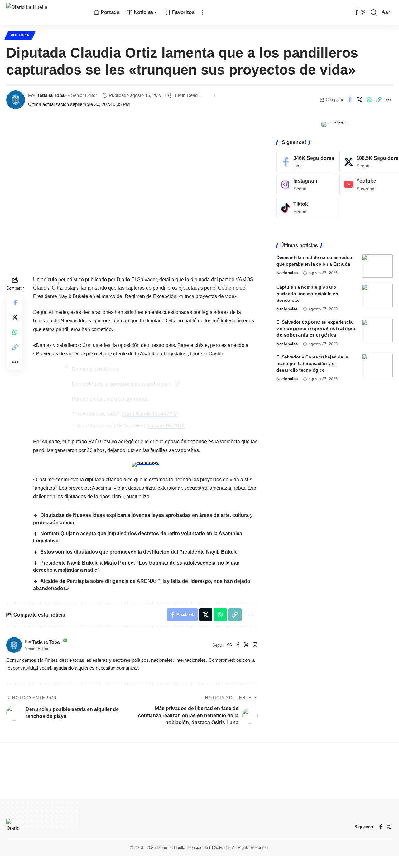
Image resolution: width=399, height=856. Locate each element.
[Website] (230, 645)
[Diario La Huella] (45, 12)
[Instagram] (255, 645)
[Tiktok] (307, 208)
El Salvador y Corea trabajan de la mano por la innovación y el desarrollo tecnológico (312, 363)
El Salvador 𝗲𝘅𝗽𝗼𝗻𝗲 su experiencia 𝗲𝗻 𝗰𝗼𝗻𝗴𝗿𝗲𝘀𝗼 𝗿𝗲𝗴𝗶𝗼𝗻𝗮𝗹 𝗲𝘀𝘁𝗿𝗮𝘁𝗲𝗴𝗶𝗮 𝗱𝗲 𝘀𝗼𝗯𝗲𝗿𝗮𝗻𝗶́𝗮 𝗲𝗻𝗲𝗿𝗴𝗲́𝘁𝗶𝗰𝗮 (315, 329)
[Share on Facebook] (349, 100)
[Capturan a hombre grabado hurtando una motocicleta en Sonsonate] (377, 295)
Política (20, 35)
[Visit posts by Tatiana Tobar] (15, 99)
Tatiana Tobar (51, 95)
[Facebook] (356, 12)
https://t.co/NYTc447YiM (150, 413)
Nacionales (287, 273)
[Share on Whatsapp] (369, 100)
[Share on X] (359, 100)
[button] (202, 12)
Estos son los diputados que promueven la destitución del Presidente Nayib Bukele (139, 552)
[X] (363, 12)
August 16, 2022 (166, 425)
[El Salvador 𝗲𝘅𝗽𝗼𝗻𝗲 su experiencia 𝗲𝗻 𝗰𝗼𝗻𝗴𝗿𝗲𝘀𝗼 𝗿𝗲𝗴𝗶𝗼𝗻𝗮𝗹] (377, 330)
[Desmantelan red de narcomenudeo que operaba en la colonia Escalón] (377, 266)
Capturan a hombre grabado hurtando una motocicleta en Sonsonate (307, 294)
